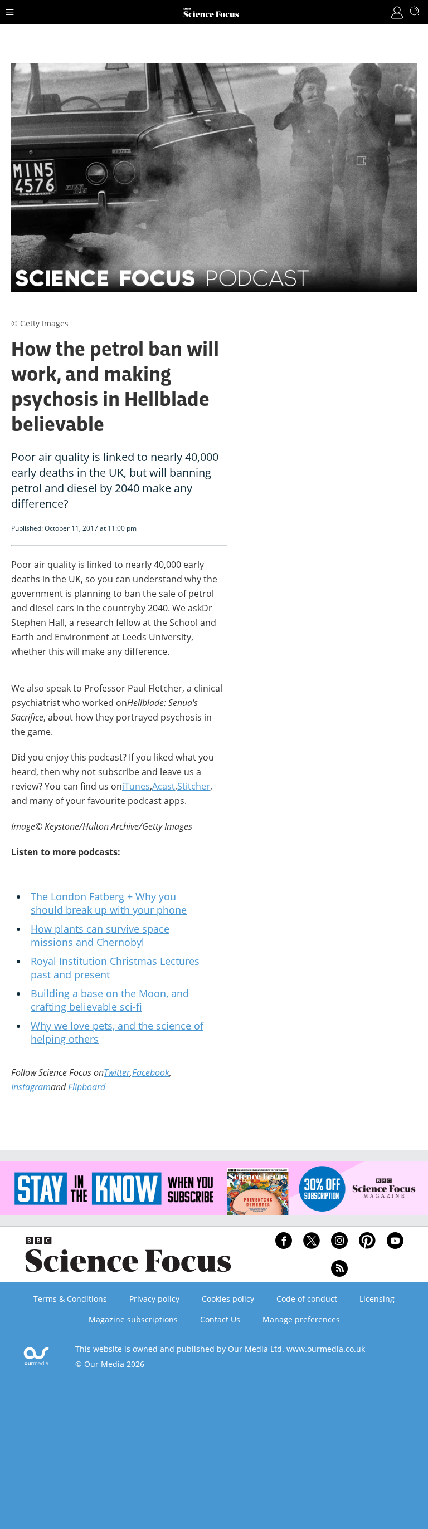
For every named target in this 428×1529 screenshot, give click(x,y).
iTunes (136, 786)
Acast (163, 786)
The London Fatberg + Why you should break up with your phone (109, 903)
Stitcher (193, 786)
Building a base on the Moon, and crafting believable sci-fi (110, 1000)
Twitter (117, 1072)
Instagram (31, 1087)
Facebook (150, 1072)
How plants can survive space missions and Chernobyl (100, 935)
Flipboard (86, 1087)
